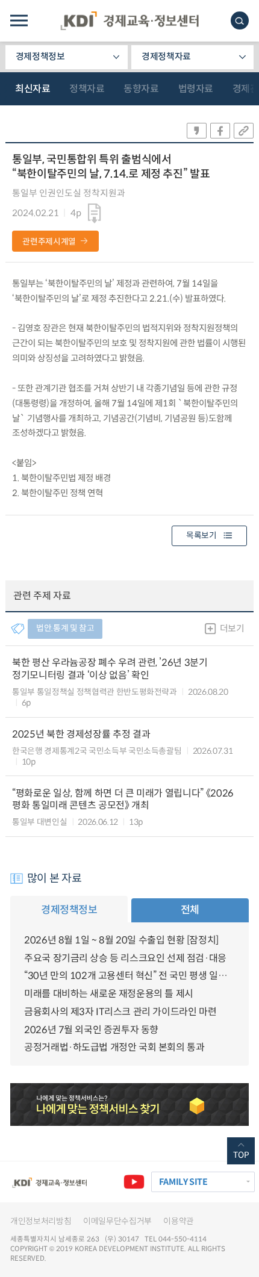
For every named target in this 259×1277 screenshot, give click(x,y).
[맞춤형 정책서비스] (129, 1104)
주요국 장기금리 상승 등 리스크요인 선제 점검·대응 (125, 958)
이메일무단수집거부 (117, 1221)
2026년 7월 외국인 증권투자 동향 (91, 1030)
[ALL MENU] (19, 20)
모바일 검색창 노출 (240, 20)
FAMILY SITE (183, 1181)
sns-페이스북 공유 (220, 130)
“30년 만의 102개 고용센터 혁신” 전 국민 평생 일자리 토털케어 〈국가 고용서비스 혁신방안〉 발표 (129, 975)
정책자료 (86, 88)
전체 (190, 909)
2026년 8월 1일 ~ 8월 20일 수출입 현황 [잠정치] (121, 940)
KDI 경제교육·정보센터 (129, 20)
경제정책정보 (40, 56)
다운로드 (94, 214)
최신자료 (32, 88)
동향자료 (140, 88)
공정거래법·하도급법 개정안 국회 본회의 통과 (114, 1047)
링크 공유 (244, 130)
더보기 (232, 628)
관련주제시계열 (49, 242)
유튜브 (133, 1182)
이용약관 (178, 1221)
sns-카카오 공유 (197, 130)
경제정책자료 (166, 56)
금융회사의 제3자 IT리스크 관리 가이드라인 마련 (120, 1011)
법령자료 (195, 88)
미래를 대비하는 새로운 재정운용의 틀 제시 (108, 993)
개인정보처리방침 (40, 1221)
